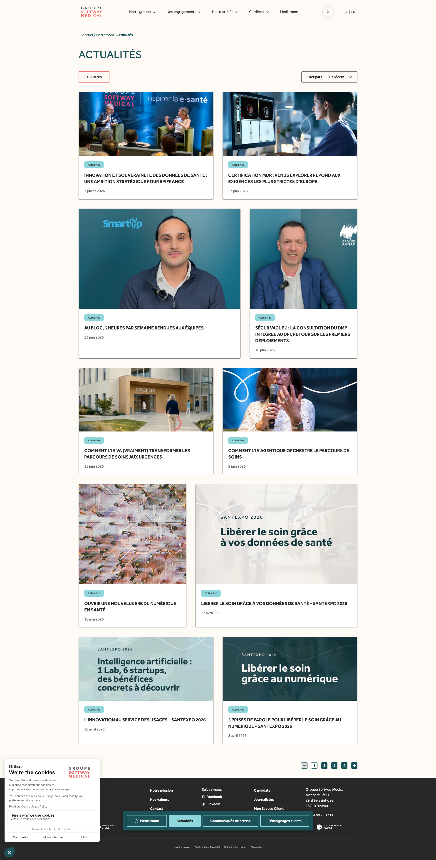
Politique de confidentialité (207, 847)
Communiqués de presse (230, 821)
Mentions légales (182, 847)
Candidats (262, 790)
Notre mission (161, 790)
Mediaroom (289, 12)
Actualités (184, 821)
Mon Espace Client (269, 808)
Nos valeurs (159, 799)
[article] (146, 145)
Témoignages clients (285, 821)
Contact (156, 808)
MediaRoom (149, 821)
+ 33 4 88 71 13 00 (320, 815)
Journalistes (264, 799)
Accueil (88, 35)
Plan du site (256, 847)
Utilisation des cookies (235, 847)
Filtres (96, 77)
